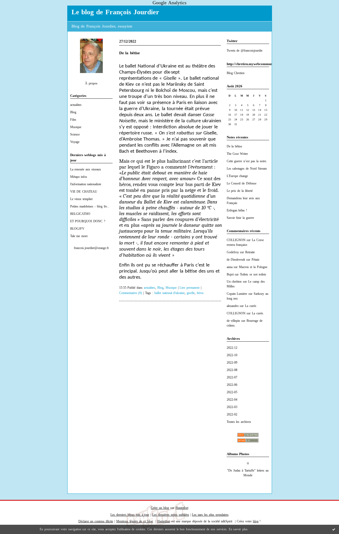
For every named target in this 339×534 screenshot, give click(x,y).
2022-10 (232, 355)
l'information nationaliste (85, 184)
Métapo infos (78, 177)
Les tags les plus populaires (210, 515)
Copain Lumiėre (237, 294)
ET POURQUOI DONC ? (87, 221)
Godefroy (233, 252)
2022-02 (232, 414)
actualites (76, 105)
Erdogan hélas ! (237, 210)
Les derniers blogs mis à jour (129, 515)
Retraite (250, 252)
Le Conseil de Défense (242, 183)
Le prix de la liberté (240, 191)
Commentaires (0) (130, 293)
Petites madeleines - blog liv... (89, 206)
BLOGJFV (77, 228)
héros (200, 293)
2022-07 (232, 377)
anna (230, 267)
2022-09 (232, 362)
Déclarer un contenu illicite (95, 521)
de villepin (233, 321)
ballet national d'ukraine (169, 293)
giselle (191, 293)
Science (75, 134)
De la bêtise (234, 146)
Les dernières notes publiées (170, 515)
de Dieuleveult (236, 259)
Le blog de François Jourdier (115, 12)
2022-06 (232, 385)
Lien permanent (189, 287)
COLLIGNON (236, 240)
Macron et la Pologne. (253, 267)
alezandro (233, 306)
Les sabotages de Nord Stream (247, 168)
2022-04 (232, 399)
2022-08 (232, 370)
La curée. (251, 306)
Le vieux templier (81, 199)
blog (255, 521)
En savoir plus (238, 529)
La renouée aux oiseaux (85, 169)
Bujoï (230, 274)
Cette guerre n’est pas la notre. (247, 161)
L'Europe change (237, 176)
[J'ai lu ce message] (334, 529)
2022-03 (232, 407)
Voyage (74, 142)
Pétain (255, 259)
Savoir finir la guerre (240, 218)
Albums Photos (238, 454)
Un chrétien (234, 281)
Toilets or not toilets (253, 274)
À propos (91, 83)
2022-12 (232, 348)
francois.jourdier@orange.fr (91, 248)
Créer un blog (160, 508)
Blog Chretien (236, 73)
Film (73, 119)
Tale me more (79, 236)
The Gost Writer (237, 154)
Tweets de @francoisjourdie (245, 50)
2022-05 (232, 392)
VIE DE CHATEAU (83, 191)
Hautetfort (182, 508)
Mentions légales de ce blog (134, 521)
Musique (75, 127)
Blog (73, 112)
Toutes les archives (239, 422)
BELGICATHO (80, 214)
